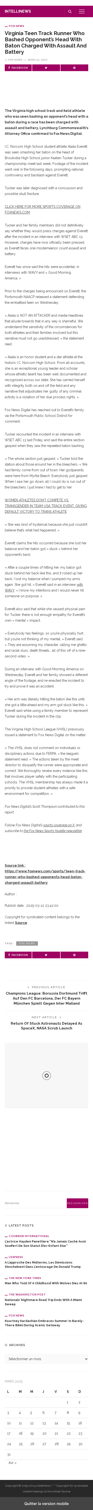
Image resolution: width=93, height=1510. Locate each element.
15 (68, 1423)
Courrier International (29, 1235)
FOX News (16, 25)
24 (9, 1444)
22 (69, 1433)
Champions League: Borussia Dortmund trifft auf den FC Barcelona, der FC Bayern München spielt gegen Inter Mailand (46, 998)
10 (9, 1423)
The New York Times (25, 1277)
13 (44, 1423)
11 (20, 1423)
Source (21, 923)
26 (32, 1444)
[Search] (70, 11)
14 (56, 1423)
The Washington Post (27, 1294)
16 (80, 1423)
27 (44, 1444)
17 (8, 1433)
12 (32, 1423)
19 (32, 1433)
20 (44, 1433)
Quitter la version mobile (46, 1503)
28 (57, 1444)
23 (80, 1433)
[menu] (82, 11)
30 (80, 1444)
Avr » (12, 1463)
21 (56, 1433)
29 (69, 1444)
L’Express (16, 1256)
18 (20, 1433)
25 (20, 1444)
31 (8, 1454)
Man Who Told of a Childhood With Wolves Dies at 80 (46, 1283)
